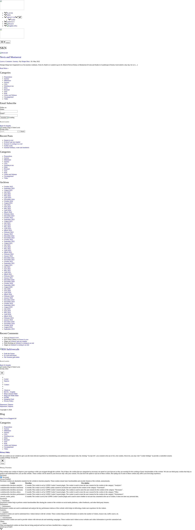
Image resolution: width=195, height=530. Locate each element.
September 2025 (9, 188)
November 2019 (9, 301)
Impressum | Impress (6, 406)
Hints (6, 88)
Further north (8, 146)
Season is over (8, 140)
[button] (97, 404)
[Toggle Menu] (20, 17)
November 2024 (9, 199)
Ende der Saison (9, 353)
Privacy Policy (8, 401)
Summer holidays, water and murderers (16, 147)
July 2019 (7, 309)
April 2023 (7, 228)
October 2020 (8, 283)
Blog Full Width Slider (11, 395)
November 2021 (9, 259)
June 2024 (7, 207)
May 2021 (7, 270)
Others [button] (2, 521)
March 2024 (8, 212)
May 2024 (7, 208)
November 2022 (9, 238)
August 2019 (8, 307)
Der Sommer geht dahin (11, 357)
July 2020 (7, 289)
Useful (6, 379)
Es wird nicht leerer (10, 355)
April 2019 (7, 314)
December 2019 (9, 300)
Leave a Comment (6, 61)
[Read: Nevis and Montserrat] (4, 53)
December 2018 (9, 322)
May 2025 (7, 196)
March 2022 (8, 252)
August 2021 (8, 265)
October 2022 (8, 239)
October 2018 (8, 325)
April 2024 (7, 210)
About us (7, 390)
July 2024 (7, 205)
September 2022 (9, 241)
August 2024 (8, 203)
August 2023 (8, 221)
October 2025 (8, 186)
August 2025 (8, 190)
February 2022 (9, 254)
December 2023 (9, 216)
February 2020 (9, 296)
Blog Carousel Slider (10, 394)
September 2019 (9, 305)
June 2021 (7, 269)
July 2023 (7, 223)
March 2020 (8, 294)
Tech (5, 91)
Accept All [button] (14, 457)
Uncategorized (8, 97)
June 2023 (7, 225)
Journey (15, 61)
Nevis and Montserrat (10, 57)
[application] (16, 17)
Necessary (5, 477)
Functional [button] (3, 498)
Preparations (8, 77)
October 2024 (8, 201)
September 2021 (9, 263)
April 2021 (7, 272)
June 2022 (7, 247)
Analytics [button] (3, 510)
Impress (6, 381)
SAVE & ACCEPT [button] (6, 527)
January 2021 (8, 278)
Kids (5, 93)
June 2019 (7, 311)
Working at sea (9, 86)
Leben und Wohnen (10, 95)
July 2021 (7, 267)
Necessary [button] (3, 475)
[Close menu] (2, 373)
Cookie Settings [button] (5, 457)
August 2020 (8, 287)
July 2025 (7, 192)
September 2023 (9, 219)
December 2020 (9, 280)
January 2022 (8, 256)
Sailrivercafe (12, 349)
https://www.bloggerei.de (8, 418)
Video (6, 99)
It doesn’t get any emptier (12, 142)
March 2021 (8, 274)
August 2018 (8, 327)
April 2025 (7, 197)
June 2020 (7, 291)
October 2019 (8, 303)
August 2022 (8, 243)
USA (5, 84)
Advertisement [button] (4, 516)
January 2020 (8, 298)
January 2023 (8, 234)
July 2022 (7, 245)
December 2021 (9, 258)
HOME (6, 397)
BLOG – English (9, 392)
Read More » (4, 68)
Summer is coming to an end (13, 144)
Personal (7, 90)
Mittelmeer (7, 80)
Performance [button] (4, 504)
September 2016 (9, 329)
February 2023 (9, 232)
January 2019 (8, 320)
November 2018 (9, 323)
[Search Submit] (19, 131)
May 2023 (7, 227)
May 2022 (7, 249)
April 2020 (7, 292)
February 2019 (9, 318)
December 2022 (9, 236)
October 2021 (8, 261)
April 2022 (7, 250)
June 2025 (7, 194)
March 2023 (8, 230)
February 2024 (9, 214)
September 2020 (9, 285)
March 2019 (8, 316)
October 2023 (8, 217)
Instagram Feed (9, 399)
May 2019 (7, 312)
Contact (6, 384)
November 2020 (9, 281)
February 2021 (9, 276)
